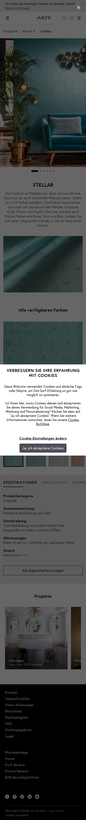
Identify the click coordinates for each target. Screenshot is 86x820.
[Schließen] (78, 7)
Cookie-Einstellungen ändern (43, 438)
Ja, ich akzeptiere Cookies (43, 448)
